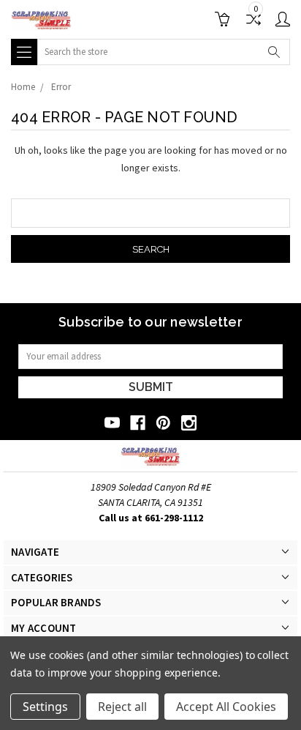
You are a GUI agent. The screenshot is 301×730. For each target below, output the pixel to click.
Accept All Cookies (226, 707)
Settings (45, 707)
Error (61, 87)
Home (23, 87)
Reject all (122, 707)
